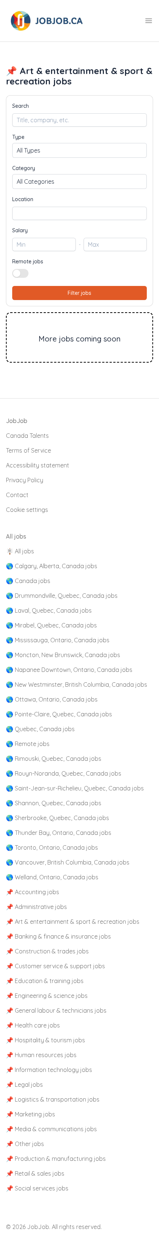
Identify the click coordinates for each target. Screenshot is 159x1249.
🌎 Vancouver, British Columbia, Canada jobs (67, 862)
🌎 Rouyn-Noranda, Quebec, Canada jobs (63, 773)
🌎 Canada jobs (28, 580)
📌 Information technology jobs (49, 1069)
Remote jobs (27, 261)
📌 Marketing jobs (30, 1114)
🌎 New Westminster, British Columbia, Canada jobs (76, 684)
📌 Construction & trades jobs (47, 951)
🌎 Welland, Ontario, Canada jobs (52, 877)
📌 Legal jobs (24, 1084)
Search (20, 106)
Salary (20, 230)
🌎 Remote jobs (28, 743)
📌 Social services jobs (37, 1188)
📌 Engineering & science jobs (47, 995)
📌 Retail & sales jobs (35, 1173)
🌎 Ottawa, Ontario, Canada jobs (52, 699)
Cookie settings (27, 509)
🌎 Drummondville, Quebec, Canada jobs (62, 595)
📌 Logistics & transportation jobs (52, 1099)
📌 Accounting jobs (32, 892)
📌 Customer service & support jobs (55, 966)
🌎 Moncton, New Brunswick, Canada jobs (63, 655)
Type (18, 137)
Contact (17, 495)
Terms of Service (28, 450)
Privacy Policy (24, 480)
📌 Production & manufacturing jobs (56, 1158)
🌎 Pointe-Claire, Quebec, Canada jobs (59, 714)
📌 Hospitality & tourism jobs (45, 1040)
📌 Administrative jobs (36, 906)
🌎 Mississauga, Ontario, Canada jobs (57, 640)
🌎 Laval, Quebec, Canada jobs (49, 610)
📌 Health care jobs (33, 1025)
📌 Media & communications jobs (51, 1129)
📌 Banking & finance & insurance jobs (58, 936)
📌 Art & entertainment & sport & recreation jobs (72, 921)
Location (22, 199)
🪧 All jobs (20, 551)
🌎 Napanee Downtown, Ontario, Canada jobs (69, 669)
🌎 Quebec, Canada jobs (40, 729)
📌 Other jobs (25, 1144)
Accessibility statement (37, 465)
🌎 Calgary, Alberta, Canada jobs (51, 566)
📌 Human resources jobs (41, 1055)
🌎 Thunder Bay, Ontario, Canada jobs (58, 832)
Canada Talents (27, 435)
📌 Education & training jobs (45, 981)
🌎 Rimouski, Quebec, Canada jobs (53, 758)
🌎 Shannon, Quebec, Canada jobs (53, 803)
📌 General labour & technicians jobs (56, 1010)
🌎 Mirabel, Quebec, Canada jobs (51, 625)
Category (23, 168)
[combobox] (79, 213)
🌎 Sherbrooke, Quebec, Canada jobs (57, 818)
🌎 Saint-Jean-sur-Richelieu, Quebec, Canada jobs (75, 788)
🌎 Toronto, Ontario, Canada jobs (52, 847)
